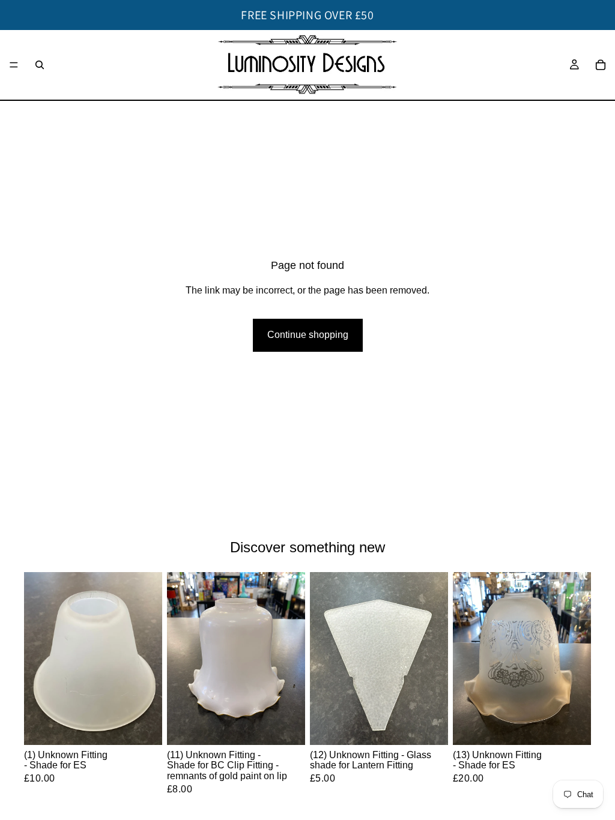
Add (153, 726)
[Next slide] (292, 658)
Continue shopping (307, 335)
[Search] (39, 65)
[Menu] (14, 65)
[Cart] (600, 65)
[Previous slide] (180, 658)
